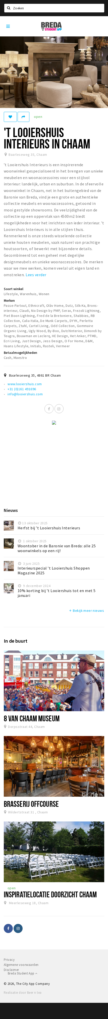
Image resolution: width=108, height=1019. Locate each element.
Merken (9, 300)
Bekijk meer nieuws (86, 610)
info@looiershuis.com (25, 394)
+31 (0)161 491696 (22, 389)
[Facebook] (48, 408)
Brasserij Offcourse (31, 803)
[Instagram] (59, 408)
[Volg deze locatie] (10, 117)
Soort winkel (13, 289)
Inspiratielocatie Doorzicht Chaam (50, 894)
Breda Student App (21, 973)
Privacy (9, 960)
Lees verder (36, 274)
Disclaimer (11, 970)
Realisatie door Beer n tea (22, 992)
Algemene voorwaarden (21, 965)
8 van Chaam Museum (32, 718)
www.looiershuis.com (25, 384)
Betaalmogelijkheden (20, 352)
